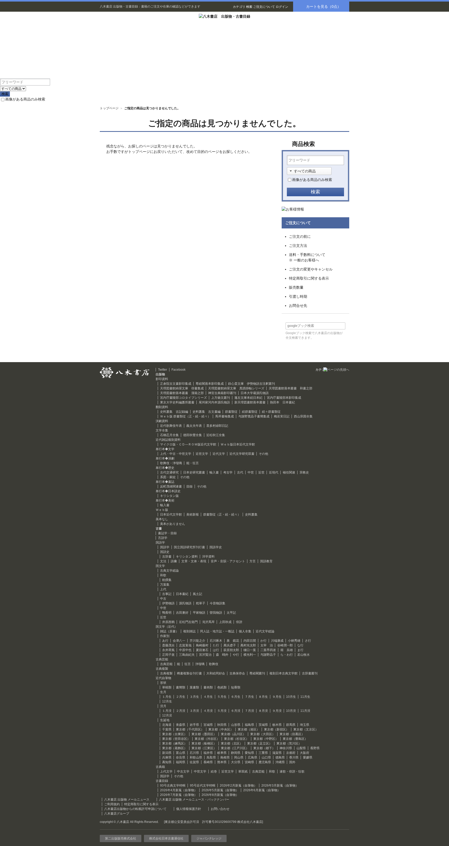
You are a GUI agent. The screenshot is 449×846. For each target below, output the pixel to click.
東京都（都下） (264, 748)
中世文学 (200, 771)
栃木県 (277, 725)
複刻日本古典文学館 (283, 673)
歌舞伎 (213, 664)
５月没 (222, 711)
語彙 (174, 561)
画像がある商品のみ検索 (25, 99)
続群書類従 (249, 412)
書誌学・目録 (167, 533)
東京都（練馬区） (174, 743)
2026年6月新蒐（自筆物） (261, 790)
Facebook (178, 369)
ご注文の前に (300, 236)
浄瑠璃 (199, 664)
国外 (292, 762)
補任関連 (289, 472)
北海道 (166, 725)
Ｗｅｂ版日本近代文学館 (238, 444)
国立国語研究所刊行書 (189, 547)
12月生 (167, 701)
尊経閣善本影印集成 (210, 383)
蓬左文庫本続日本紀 (248, 398)
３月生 (194, 697)
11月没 (305, 711)
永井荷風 (168, 650)
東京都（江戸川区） (235, 748)
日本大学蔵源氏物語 (255, 393)
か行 (263, 640)
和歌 (163, 575)
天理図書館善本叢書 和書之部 (290, 388)
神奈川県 (286, 748)
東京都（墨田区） (204, 734)
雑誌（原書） (169, 631)
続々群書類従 (271, 412)
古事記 (166, 594)
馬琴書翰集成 (224, 416)
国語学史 (215, 547)
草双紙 (243, 771)
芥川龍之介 (197, 640)
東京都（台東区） (174, 734)
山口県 (266, 757)
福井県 (208, 753)
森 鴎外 (222, 655)
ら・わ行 (286, 655)
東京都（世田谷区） (176, 739)
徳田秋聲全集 (192, 435)
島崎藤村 (202, 645)
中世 (251, 472)
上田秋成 (225, 622)
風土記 (197, 594)
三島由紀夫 (187, 655)
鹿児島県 (265, 762)
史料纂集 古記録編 (174, 412)
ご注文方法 (298, 245)
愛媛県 (307, 757)
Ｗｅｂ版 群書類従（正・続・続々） (185, 416)
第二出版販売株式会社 (120, 838)
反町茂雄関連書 (171, 486)
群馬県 (290, 725)
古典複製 (166, 673)
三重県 (263, 753)
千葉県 (166, 729)
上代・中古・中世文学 (175, 454)
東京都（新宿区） (276, 729)
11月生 (305, 697)
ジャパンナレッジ (208, 838)
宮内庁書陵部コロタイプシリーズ (183, 398)
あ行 (165, 640)
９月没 (277, 711)
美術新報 (192, 514)
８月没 (263, 711)
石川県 (194, 753)
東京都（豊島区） (295, 739)
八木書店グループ (116, 813)
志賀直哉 (185, 645)
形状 (163, 683)
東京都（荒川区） (288, 743)
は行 (216, 650)
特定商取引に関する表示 (309, 278)
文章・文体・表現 (193, 561)
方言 (252, 561)
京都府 (290, 753)
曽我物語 (216, 612)
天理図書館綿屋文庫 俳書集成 (182, 388)
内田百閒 (249, 640)
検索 (249, 7)
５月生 (222, 697)
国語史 (164, 552)
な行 (300, 645)
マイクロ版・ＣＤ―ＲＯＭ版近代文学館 (188, 444)
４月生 (208, 697)
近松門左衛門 (188, 622)
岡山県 (238, 757)
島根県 (225, 757)
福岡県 (180, 762)
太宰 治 (266, 645)
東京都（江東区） (204, 748)
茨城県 (263, 725)
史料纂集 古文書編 (207, 412)
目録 (189, 486)
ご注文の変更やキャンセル (311, 269)
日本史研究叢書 (194, 472)
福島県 (249, 725)
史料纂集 (251, 514)
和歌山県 (196, 757)
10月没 (291, 711)
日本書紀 (182, 594)
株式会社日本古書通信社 (166, 838)
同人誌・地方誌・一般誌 (217, 631)
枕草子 (200, 603)
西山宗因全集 (303, 416)
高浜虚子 (229, 645)
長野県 (315, 748)
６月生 (235, 697)
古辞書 (166, 556)
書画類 (208, 687)
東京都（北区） (232, 743)
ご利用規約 (112, 804)
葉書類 (194, 687)
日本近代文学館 (171, 514)
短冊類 (235, 687)
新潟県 (166, 753)
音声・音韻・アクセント (228, 561)
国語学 (164, 547)
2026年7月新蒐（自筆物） (178, 795)
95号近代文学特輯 (202, 785)
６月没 (235, 711)
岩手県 (194, 725)
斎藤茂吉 (168, 645)
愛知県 (249, 753)
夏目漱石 (202, 650)
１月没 (166, 711)
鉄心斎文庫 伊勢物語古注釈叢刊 (251, 383)
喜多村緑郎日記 (217, 426)
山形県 (235, 725)
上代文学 (166, 771)
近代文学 (219, 454)
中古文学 (183, 771)
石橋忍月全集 (169, 435)
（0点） (323, 6)
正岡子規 (168, 655)
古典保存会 (237, 673)
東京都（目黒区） (292, 734)
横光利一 (249, 655)
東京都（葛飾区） (174, 748)
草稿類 (166, 687)
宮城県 (208, 725)
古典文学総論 (169, 570)
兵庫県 (166, 757)
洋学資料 (208, 556)
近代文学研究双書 (241, 454)
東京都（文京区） (305, 729)
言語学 (162, 538)
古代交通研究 (169, 472)
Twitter (162, 369)
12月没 (167, 715)
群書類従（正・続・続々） (222, 514)
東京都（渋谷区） (207, 739)
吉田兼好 (182, 612)
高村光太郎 (248, 645)
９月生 (277, 697)
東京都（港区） (249, 729)
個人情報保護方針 (188, 809)
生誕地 (164, 720)
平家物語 (199, 612)
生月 (163, 692)
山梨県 (301, 748)
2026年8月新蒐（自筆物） (220, 795)
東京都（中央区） (220, 729)
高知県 (166, 762)
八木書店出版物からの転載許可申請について (135, 809)
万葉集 (164, 584)
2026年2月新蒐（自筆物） (238, 785)
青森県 (180, 725)
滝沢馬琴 (208, 622)
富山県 (180, 753)
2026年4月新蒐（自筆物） (178, 790)
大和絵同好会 (215, 673)
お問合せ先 (298, 305)
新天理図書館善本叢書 (250, 402)
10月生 (291, 697)
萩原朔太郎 (231, 650)
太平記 (231, 612)
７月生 (249, 697)
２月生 (180, 697)
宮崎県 (249, 762)
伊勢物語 (168, 603)
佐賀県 (194, 762)
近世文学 (202, 454)
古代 (240, 472)
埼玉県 (304, 725)
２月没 (180, 711)
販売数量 (296, 287)
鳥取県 (211, 757)
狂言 (187, 664)
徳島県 (280, 757)
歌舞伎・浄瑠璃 (171, 463)
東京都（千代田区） (190, 729)
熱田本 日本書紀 (282, 402)
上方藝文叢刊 (220, 398)
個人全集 (245, 631)
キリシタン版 (169, 496)
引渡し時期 (298, 296)
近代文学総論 (265, 631)
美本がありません (172, 524)
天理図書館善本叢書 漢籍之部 (182, 393)
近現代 (273, 472)
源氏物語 (185, 603)
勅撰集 (166, 580)
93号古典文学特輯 (173, 785)
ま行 (300, 650)
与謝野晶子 (268, 655)
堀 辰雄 (286, 650)
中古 (163, 598)
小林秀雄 (294, 640)
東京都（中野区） (265, 739)
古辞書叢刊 (310, 673)
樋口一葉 (249, 650)
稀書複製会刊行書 (189, 673)
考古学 (228, 472)
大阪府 (304, 753)
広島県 (252, 757)
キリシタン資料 (187, 556)
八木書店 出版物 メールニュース (126, 799)
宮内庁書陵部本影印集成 (284, 398)
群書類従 (231, 412)
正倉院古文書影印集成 (175, 383)
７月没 (249, 711)
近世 (261, 472)
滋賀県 (277, 753)
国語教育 (266, 561)
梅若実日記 (281, 416)
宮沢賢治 (205, 655)
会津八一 (179, 640)
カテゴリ (239, 7)
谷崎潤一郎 (285, 645)
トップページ (109, 108)
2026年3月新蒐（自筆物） (280, 785)
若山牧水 (303, 655)
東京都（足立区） (259, 743)
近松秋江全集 (215, 435)
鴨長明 (166, 612)
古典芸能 (166, 664)
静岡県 (235, 753)
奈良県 (180, 757)
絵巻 (214, 771)
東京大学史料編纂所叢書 (177, 402)
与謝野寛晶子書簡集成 (253, 416)
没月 (163, 706)
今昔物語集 (217, 603)
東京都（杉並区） (236, 739)
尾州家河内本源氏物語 (214, 402)
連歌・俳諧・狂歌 (292, 771)
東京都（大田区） (262, 734)
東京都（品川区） (233, 734)
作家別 (164, 636)
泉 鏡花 (233, 640)
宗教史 (304, 472)
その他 (263, 454)
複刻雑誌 (189, 631)
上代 (163, 589)
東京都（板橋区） (204, 743)
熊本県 (222, 762)
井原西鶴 (168, 622)
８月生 (263, 697)
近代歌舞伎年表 (171, 426)
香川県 (294, 757)
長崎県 (208, 762)
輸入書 (214, 472)
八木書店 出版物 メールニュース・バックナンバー (194, 799)
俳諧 (239, 622)
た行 (216, 645)
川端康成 (277, 640)
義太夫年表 (194, 426)
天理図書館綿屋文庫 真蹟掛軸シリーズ (236, 388)
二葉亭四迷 (268, 650)
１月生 (166, 697)
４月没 (208, 711)
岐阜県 (222, 753)
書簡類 (180, 687)
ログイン (282, 7)
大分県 (235, 762)
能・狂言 (192, 463)
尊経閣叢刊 (257, 673)
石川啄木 (216, 640)
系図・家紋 (168, 477)
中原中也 (185, 650)
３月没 (194, 711)
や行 (236, 655)
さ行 (308, 640)
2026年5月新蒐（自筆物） (220, 790)
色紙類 (222, 687)
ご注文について (264, 7)
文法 (163, 561)
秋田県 (222, 725)
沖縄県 (280, 762)
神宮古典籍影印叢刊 (222, 393)
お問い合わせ (220, 809)
